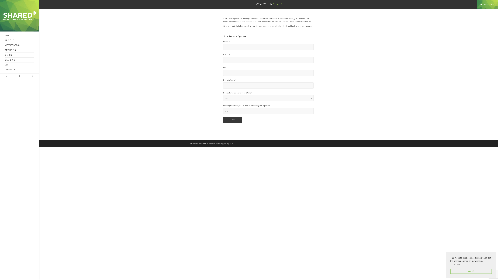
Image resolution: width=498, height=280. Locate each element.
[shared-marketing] (19, 15)
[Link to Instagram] (32, 76)
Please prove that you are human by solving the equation (247, 105)
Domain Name (229, 80)
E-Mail (226, 54)
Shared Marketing (216, 144)
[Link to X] (6, 76)
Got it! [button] (471, 271)
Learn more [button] (456, 264)
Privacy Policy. (229, 144)
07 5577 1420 (489, 4)
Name (226, 42)
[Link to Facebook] (19, 76)
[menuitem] (19, 35)
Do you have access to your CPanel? (237, 93)
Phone (226, 67)
